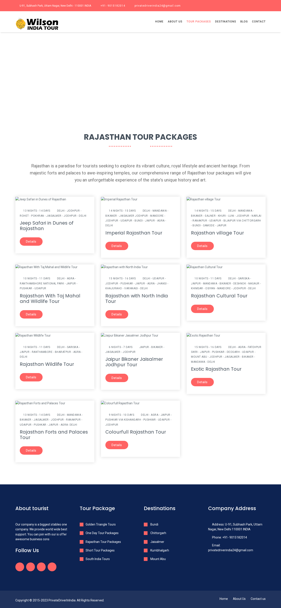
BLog (244, 21)
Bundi (154, 524)
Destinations (225, 21)
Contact (259, 21)
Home (159, 21)
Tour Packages (199, 21)
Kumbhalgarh (159, 550)
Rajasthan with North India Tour (136, 298)
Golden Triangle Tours (101, 524)
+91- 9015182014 (113, 5)
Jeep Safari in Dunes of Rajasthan (47, 226)
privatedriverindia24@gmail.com (158, 5)
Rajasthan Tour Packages (103, 542)
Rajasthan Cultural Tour (219, 296)
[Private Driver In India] (44, 24)
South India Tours (98, 559)
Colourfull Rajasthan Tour (135, 432)
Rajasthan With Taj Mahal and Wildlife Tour (50, 298)
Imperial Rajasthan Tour (133, 233)
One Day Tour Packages (102, 533)
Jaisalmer (157, 542)
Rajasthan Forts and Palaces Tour (54, 435)
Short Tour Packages (100, 550)
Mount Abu (158, 559)
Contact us (258, 599)
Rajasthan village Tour (217, 233)
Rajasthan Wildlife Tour (47, 364)
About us (175, 21)
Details (31, 242)
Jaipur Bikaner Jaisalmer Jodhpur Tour (134, 362)
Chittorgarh (158, 533)
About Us (239, 599)
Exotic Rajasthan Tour (216, 369)
